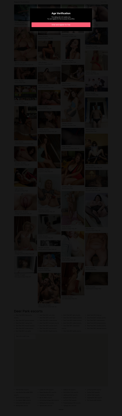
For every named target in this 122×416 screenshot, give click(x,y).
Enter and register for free (61, 25)
